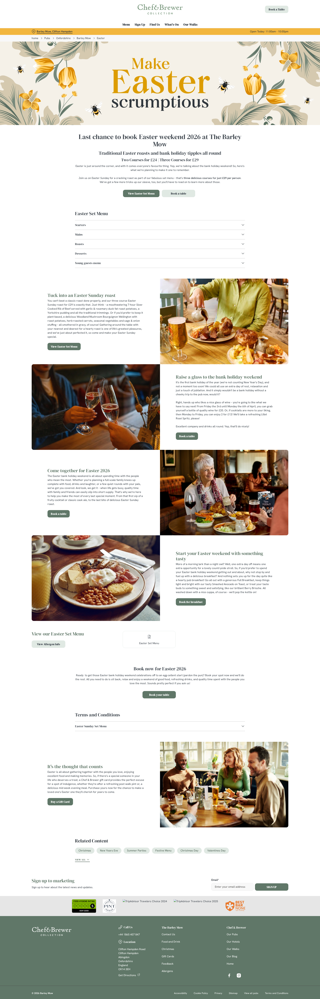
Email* (215, 880)
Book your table (159, 695)
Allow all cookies (269, 8)
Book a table (178, 193)
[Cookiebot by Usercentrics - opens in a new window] (44, 31)
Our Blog (232, 956)
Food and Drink (171, 941)
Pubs (47, 38)
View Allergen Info (48, 644)
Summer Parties (136, 850)
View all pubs (251, 993)
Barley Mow (84, 38)
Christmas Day (189, 850)
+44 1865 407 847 (129, 934)
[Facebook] (229, 975)
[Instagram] (238, 975)
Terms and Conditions (276, 993)
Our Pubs (232, 934)
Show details (196, 31)
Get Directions (127, 975)
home (35, 38)
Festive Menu (163, 850)
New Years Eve (109, 850)
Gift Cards (168, 956)
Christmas (84, 850)
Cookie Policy (201, 993)
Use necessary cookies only (269, 19)
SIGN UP (272, 887)
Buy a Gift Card (60, 802)
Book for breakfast (190, 602)
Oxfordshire (63, 38)
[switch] (118, 31)
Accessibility (180, 993)
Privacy (218, 993)
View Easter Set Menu (141, 193)
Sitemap (233, 993)
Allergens (167, 971)
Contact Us (168, 934)
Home (230, 963)
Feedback (168, 963)
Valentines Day (216, 850)
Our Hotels (233, 941)
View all (80, 859)
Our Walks (233, 949)
